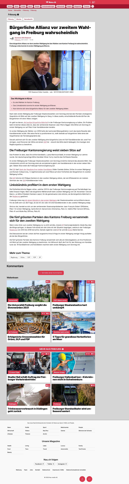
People (81, 427)
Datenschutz (46, 470)
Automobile (64, 449)
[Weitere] (92, 6)
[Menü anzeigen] (93, 2)
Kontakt (37, 470)
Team (25, 470)
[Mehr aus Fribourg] (51, 349)
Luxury (63, 445)
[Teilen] (82, 479)
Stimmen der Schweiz (85, 430)
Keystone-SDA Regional (23, 38)
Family (81, 445)
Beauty (9, 452)
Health (9, 445)
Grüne (70, 230)
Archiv (45, 434)
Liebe (44, 445)
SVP (45, 142)
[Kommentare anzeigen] (89, 479)
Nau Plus (45, 430)
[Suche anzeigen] (90, 2)
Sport (44, 427)
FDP (14, 169)
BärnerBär (17, 10)
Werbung (19, 470)
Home (10, 10)
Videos (27, 430)
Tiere (26, 449)
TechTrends (82, 449)
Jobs (31, 470)
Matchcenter (65, 427)
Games (63, 430)
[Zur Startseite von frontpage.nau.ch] (51, 2)
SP (63, 225)
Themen (27, 434)
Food (8, 449)
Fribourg (26, 10)
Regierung (16, 196)
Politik (27, 427)
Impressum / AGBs (58, 470)
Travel (45, 449)
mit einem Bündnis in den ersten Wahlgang (41, 200)
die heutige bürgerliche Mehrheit (36, 122)
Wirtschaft (10, 430)
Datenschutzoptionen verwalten (76, 470)
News (9, 427)
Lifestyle (10, 434)
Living (27, 445)
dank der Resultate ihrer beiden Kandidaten (36, 169)
